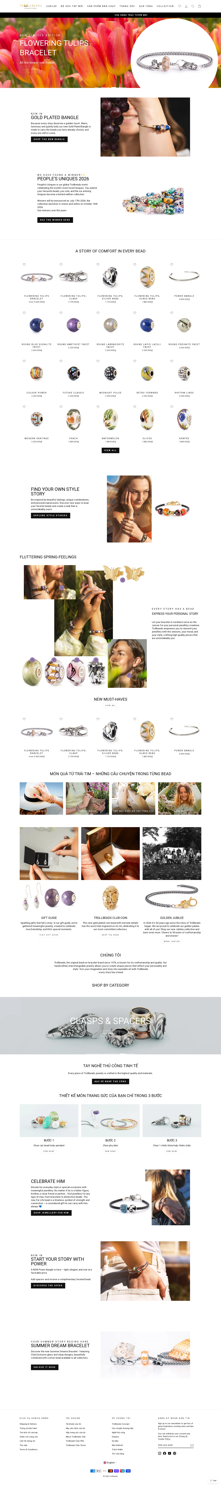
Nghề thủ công (118, 1432)
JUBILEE (51, 6)
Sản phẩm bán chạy (101, 6)
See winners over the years (52, 210)
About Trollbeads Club (76, 1437)
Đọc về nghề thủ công (110, 1081)
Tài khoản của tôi (73, 1424)
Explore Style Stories (51, 515)
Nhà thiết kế (117, 1445)
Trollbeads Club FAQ (75, 1441)
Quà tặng (146, 6)
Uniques (115, 1437)
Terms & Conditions (28, 1449)
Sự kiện (115, 1441)
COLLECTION (165, 6)
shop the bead (110, 935)
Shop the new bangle (49, 139)
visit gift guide (49, 935)
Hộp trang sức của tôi (75, 1432)
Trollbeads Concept (120, 1424)
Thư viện (23, 1445)
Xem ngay (49, 1151)
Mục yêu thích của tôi (75, 1428)
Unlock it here (45, 1367)
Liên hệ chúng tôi (27, 1441)
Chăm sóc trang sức (29, 1437)
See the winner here (55, 220)
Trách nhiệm (117, 1449)
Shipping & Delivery (28, 1424)
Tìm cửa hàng (118, 1454)
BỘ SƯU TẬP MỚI (72, 6)
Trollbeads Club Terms (76, 1445)
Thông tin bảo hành (28, 1428)
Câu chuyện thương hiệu (123, 1428)
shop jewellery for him (51, 1213)
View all (110, 450)
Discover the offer (48, 1285)
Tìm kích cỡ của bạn (29, 1432)
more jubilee (172, 941)
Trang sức (127, 6)
